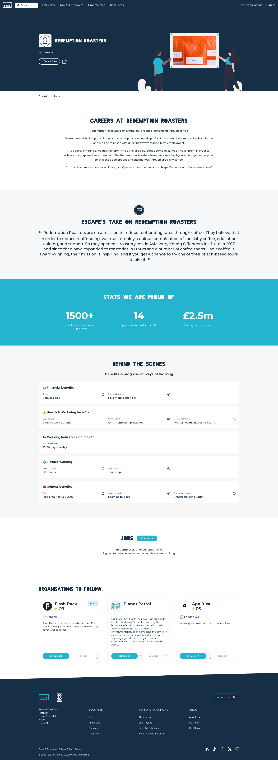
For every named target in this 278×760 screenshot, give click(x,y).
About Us (194, 717)
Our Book (194, 728)
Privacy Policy (65, 749)
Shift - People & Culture (152, 733)
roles (48, 5)
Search (25, 5)
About (43, 96)
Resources (117, 5)
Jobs (56, 96)
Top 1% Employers (71, 5)
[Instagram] (237, 749)
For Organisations (250, 5)
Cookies (78, 749)
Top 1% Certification (150, 728)
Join (91, 717)
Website (48, 52)
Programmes (96, 5)
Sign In (270, 5)
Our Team (194, 722)
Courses (93, 728)
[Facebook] (222, 749)
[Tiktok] (214, 749)
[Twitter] (230, 749)
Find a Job (94, 722)
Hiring (92, 603)
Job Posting (146, 722)
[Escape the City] (7, 5)
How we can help (148, 717)
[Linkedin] (206, 749)
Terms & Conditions (47, 749)
